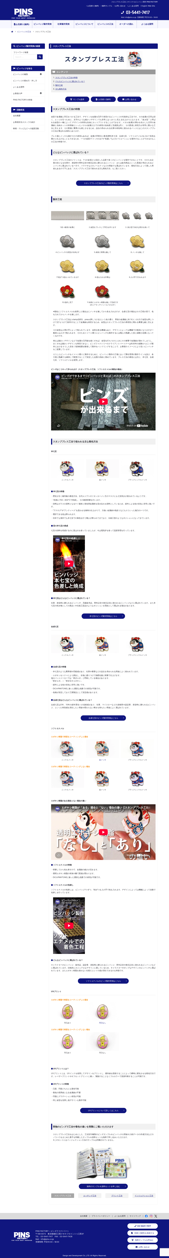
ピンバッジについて (84, 24)
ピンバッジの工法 (105, 24)
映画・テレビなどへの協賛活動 (26, 128)
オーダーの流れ (126, 24)
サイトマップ (135, 1216)
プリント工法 (116, 1195)
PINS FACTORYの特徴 (22, 100)
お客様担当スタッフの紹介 (24, 122)
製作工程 (59, 85)
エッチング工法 (89, 1195)
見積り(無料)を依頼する (144, 1233)
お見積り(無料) (93, 6)
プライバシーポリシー (101, 1216)
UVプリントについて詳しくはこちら (103, 1110)
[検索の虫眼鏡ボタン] (40, 56)
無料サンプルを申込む (144, 1240)
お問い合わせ (120, 6)
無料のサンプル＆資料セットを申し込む (103, 1186)
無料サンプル (107, 6)
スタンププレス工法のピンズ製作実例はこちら (103, 183)
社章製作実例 (63, 24)
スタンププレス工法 (62, 1195)
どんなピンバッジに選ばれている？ (70, 81)
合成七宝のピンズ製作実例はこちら (103, 718)
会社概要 (16, 115)
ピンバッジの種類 (20, 74)
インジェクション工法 (144, 1195)
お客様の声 (17, 93)
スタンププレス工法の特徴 (66, 77)
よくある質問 (133, 6)
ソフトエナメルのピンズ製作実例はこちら (103, 981)
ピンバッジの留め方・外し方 (25, 80)
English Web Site (148, 6)
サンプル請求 (78, 99)
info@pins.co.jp (130, 17)
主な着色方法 (60, 89)
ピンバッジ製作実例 (42, 24)
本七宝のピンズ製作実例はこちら (103, 616)
